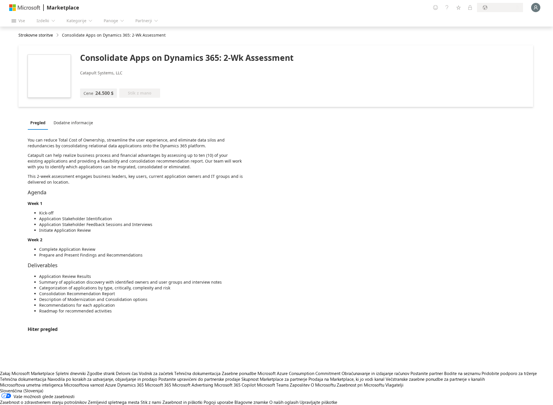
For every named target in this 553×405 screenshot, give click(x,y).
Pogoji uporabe (218, 402)
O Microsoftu (323, 385)
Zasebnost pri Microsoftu (360, 385)
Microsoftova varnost (84, 385)
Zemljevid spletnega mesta (113, 402)
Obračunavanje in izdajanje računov (375, 373)
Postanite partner (426, 373)
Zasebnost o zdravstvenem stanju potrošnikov (43, 402)
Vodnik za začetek (156, 373)
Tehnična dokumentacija (197, 373)
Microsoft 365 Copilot (235, 385)
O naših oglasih (283, 402)
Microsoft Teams (273, 385)
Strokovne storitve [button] (35, 35)
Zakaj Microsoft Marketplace (27, 373)
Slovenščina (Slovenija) (21, 390)
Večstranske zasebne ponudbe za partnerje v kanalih (435, 379)
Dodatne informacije (73, 122)
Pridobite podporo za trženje (509, 373)
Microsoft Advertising (192, 385)
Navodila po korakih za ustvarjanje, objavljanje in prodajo (102, 379)
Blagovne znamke (251, 402)
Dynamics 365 (130, 385)
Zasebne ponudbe (239, 373)
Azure (110, 385)
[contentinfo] (58, 35)
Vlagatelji (394, 385)
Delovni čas (127, 373)
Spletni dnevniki (71, 373)
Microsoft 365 (158, 385)
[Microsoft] (24, 7)
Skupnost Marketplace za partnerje (274, 379)
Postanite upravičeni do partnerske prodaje (199, 379)
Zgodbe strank (101, 373)
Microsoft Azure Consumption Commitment (299, 373)
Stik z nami (151, 402)
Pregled (38, 122)
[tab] (39, 122)
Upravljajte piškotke (318, 402)
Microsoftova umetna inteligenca (31, 385)
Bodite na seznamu (462, 373)
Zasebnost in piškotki (182, 402)
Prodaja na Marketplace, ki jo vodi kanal (346, 379)
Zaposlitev (300, 385)
